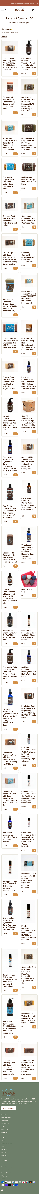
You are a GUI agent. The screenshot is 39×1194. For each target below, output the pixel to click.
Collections (4, 1132)
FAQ (2, 1147)
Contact (3, 1155)
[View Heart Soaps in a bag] (29, 579)
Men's (3, 1126)
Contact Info (5, 1170)
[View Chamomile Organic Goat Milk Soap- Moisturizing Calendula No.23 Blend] (10, 166)
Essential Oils (5, 1123)
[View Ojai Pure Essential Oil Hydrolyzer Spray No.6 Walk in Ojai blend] (29, 656)
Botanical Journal (6, 1144)
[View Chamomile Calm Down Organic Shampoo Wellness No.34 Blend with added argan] (10, 656)
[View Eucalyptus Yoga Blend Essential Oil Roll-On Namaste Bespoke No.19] (10, 867)
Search (3, 1164)
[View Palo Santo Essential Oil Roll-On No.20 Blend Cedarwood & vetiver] (29, 620)
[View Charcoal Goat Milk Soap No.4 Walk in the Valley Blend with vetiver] (10, 205)
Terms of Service (6, 1173)
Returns (3, 1179)
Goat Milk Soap (6, 1117)
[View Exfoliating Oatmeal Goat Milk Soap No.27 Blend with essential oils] (29, 242)
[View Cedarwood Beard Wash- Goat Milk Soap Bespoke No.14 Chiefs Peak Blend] (10, 86)
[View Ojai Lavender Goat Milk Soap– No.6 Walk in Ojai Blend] (29, 166)
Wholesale (4, 1152)
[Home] (19, 9)
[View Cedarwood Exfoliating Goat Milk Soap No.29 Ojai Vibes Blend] (29, 205)
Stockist (4, 1150)
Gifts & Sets (4, 1129)
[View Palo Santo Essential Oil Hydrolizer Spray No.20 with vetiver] (10, 822)
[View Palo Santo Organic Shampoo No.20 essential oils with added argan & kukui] (29, 47)
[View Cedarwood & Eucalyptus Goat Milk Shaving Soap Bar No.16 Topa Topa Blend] (10, 538)
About (3, 1141)
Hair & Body (4, 1120)
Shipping (4, 1176)
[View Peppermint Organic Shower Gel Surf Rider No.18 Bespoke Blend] (10, 620)
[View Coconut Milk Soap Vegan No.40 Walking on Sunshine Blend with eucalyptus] (29, 446)
